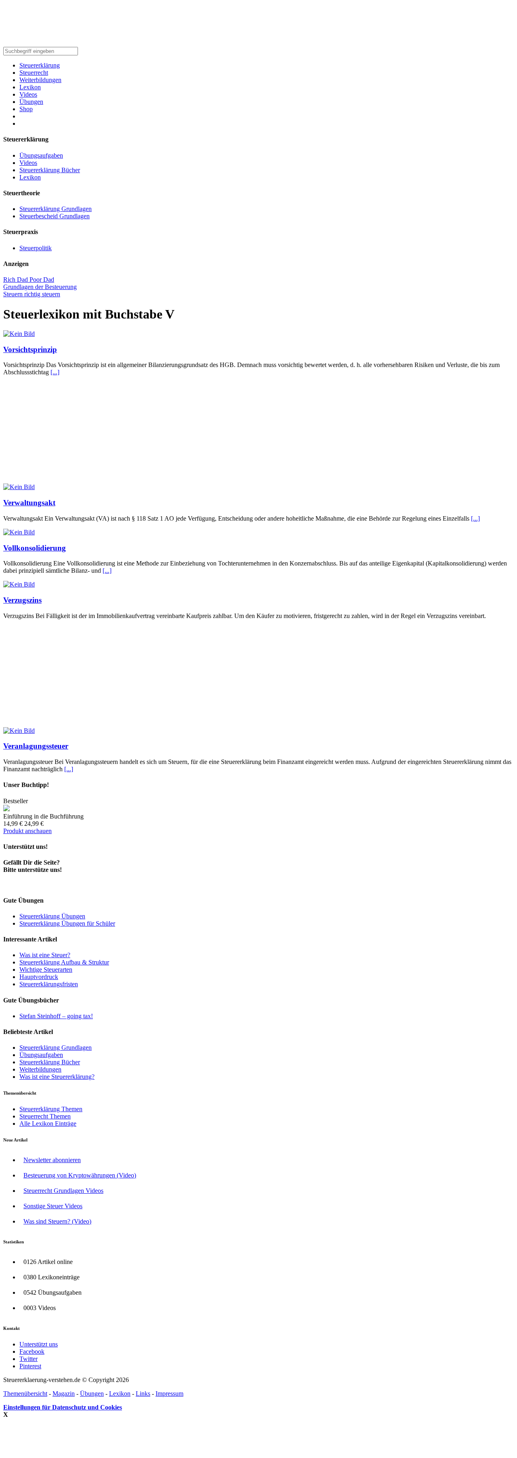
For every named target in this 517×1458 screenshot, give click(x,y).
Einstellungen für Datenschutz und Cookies (62, 1407)
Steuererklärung (39, 65)
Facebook (31, 1351)
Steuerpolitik (35, 248)
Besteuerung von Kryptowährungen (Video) (79, 1175)
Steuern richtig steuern (31, 294)
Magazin (64, 1393)
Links (143, 1393)
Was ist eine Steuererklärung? (57, 1076)
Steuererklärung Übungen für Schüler (67, 923)
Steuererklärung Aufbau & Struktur (64, 962)
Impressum (169, 1393)
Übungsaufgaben (41, 155)
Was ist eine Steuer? (44, 955)
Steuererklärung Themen (50, 1109)
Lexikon (30, 87)
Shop (26, 108)
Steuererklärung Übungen (52, 916)
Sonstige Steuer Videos (52, 1206)
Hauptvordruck (38, 976)
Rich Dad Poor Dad (28, 279)
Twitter (28, 1358)
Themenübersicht (25, 1393)
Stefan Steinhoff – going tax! (56, 1016)
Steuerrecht (33, 72)
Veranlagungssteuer (35, 746)
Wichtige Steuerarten (45, 969)
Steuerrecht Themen (45, 1116)
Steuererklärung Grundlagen (55, 208)
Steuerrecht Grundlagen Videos (63, 1190)
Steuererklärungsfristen (48, 984)
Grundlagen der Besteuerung (40, 286)
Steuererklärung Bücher (49, 170)
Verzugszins (22, 600)
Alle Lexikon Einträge (47, 1123)
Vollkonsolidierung (34, 548)
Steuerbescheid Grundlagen (54, 216)
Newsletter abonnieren (52, 1159)
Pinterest (30, 1366)
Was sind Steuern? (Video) (57, 1221)
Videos (28, 94)
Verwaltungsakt (29, 502)
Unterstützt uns (38, 1344)
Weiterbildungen (40, 79)
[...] (54, 372)
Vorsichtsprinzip (30, 349)
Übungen (31, 101)
